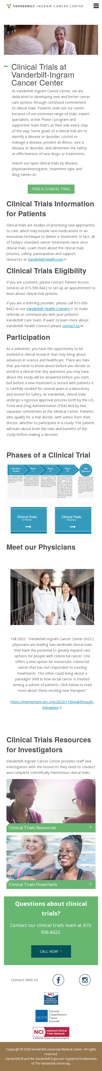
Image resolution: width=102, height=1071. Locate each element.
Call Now (49, 951)
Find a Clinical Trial (51, 189)
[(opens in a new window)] (58, 980)
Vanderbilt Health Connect (48, 308)
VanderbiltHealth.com (45, 259)
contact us (71, 325)
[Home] (45, 6)
